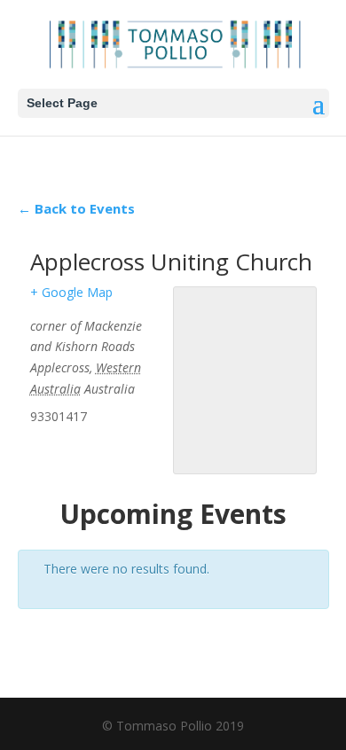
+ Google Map (71, 292)
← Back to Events (76, 208)
